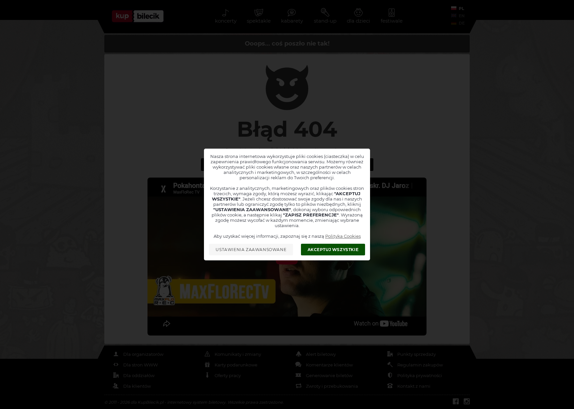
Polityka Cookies (343, 236)
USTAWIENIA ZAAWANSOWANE (251, 249)
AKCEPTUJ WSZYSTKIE (333, 249)
